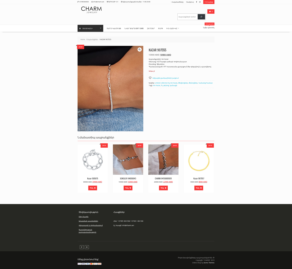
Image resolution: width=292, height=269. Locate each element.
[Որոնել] (201, 16)
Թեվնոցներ (183, 83)
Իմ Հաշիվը (209, 2)
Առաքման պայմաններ (88, 221)
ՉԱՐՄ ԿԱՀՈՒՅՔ (114, 28)
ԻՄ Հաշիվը (171, 28)
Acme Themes (209, 263)
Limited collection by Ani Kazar (166, 83)
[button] (140, 49)
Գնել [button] (91, 188)
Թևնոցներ (193, 83)
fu (162, 85)
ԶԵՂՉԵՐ (151, 28)
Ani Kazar (156, 85)
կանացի (173, 85)
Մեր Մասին (83, 217)
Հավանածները (177, 2)
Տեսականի (87, 28)
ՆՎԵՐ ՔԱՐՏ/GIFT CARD (134, 28)
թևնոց (166, 85)
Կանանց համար (205, 83)
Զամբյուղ (190, 2)
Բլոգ (160, 28)
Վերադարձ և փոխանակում (91, 225)
